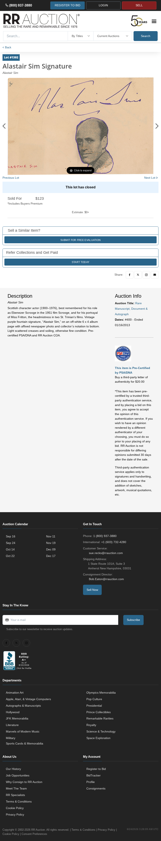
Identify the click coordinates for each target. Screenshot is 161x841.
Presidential (94, 705)
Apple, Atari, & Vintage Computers (28, 699)
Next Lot (149, 177)
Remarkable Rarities (99, 718)
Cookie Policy (15, 808)
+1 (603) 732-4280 (113, 542)
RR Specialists (15, 795)
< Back (7, 47)
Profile (90, 782)
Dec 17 (51, 556)
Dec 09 (51, 549)
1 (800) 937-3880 (105, 536)
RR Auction (38, 829)
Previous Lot (11, 177)
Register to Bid (96, 769)
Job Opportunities (17, 775)
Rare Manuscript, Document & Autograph (131, 308)
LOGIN (103, 5)
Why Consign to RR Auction (24, 782)
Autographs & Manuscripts (23, 705)
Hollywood (12, 712)
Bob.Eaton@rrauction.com (106, 579)
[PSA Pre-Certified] (123, 353)
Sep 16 (10, 536)
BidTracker (93, 775)
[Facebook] (129, 275)
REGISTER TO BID (67, 5)
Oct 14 (10, 549)
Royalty (91, 725)
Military (10, 738)
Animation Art (14, 692)
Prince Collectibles (98, 712)
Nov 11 (50, 536)
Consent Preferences (34, 834)
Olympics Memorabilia (101, 692)
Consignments (95, 788)
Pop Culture (94, 699)
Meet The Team (16, 788)
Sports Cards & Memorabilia (24, 743)
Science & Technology (101, 731)
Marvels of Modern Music (22, 731)
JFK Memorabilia (17, 718)
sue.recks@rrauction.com (106, 553)
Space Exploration (98, 738)
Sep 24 (10, 543)
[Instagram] (146, 275)
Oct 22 (10, 556)
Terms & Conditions (19, 801)
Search (145, 36)
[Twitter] (138, 275)
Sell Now (92, 589)
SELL (139, 5)
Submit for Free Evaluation (80, 240)
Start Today (80, 262)
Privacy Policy (15, 814)
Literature (12, 725)
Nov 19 (51, 543)
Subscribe (133, 619)
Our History (13, 769)
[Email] (154, 275)
